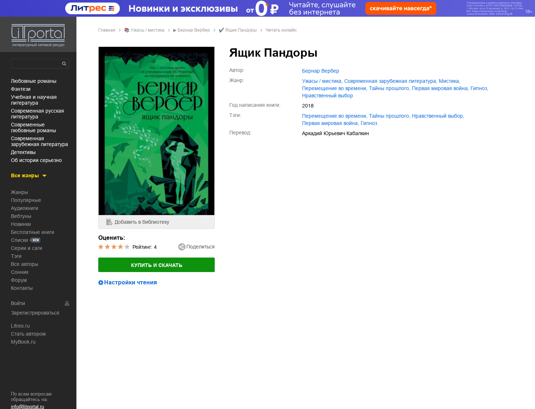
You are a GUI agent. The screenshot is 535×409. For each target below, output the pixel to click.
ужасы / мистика (148, 30)
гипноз (369, 123)
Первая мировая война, (440, 88)
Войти (18, 303)
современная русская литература (37, 114)
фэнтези (21, 89)
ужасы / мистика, (322, 81)
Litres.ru (20, 326)
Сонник (19, 272)
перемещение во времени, (335, 88)
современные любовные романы (33, 127)
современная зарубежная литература (39, 141)
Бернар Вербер (194, 30)
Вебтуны (21, 216)
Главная (106, 30)
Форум (19, 280)
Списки (19, 240)
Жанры (19, 192)
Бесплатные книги (32, 232)
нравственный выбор (327, 95)
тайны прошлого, (390, 88)
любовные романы (33, 81)
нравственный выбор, (438, 116)
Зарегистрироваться (35, 313)
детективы (23, 152)
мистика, (449, 81)
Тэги (16, 256)
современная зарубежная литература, (390, 81)
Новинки (21, 224)
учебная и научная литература (34, 100)
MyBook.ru (23, 342)
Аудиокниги (24, 208)
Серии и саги (26, 248)
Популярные (26, 200)
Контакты (22, 288)
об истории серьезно (36, 160)
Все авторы (24, 264)
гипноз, (479, 88)
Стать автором (28, 334)
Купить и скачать (156, 265)
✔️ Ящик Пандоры (238, 30)
